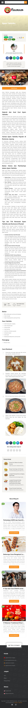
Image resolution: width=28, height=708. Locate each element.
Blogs (5, 678)
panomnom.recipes (9, 662)
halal (13, 39)
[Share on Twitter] (10, 57)
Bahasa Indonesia (9, 693)
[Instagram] (16, 704)
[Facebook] (12, 704)
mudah (6, 37)
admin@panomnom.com (10, 660)
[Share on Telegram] (17, 57)
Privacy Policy (7, 680)
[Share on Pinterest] (21, 57)
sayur (10, 39)
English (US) (8, 690)
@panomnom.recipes (10, 657)
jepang (10, 37)
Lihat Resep (14, 88)
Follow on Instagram (15, 645)
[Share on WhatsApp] (14, 57)
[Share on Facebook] (7, 57)
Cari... (5, 675)
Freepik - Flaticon (18, 702)
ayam (6, 39)
